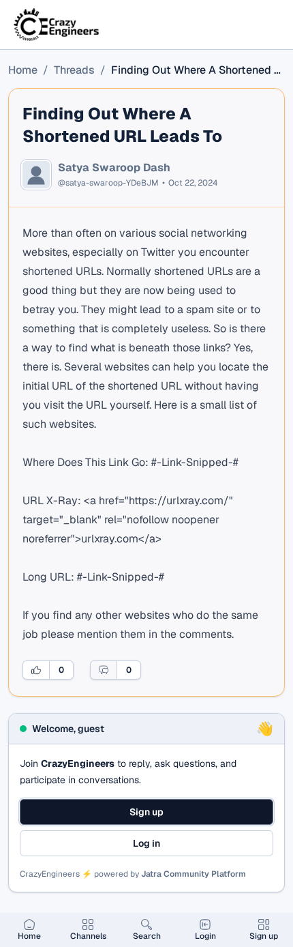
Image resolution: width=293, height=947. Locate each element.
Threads (74, 70)
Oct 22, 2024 (192, 182)
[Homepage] (57, 24)
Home (22, 70)
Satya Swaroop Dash (114, 168)
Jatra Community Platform (193, 874)
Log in (146, 843)
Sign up (146, 812)
